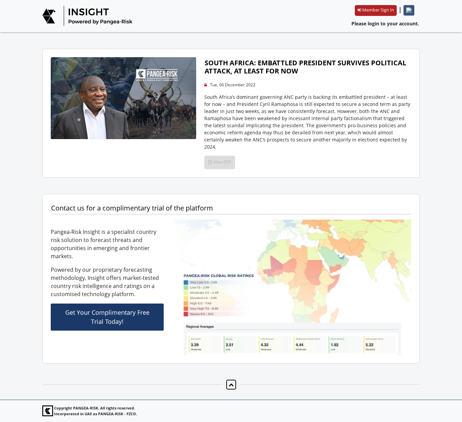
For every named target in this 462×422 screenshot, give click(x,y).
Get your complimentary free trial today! (107, 317)
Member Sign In (377, 10)
